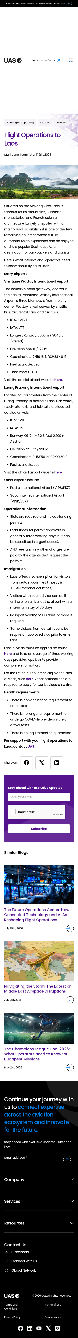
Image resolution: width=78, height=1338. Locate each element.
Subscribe (39, 829)
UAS (31, 746)
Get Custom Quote (43, 60)
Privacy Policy (12, 1317)
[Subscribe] (67, 1159)
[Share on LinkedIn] (56, 762)
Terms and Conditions (10, 1307)
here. (58, 380)
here (58, 472)
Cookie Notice (52, 1317)
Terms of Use (53, 1305)
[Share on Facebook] (26, 762)
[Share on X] (41, 762)
